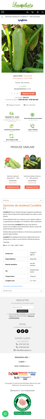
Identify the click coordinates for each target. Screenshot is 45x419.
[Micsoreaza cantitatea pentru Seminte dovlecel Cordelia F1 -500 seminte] (11, 93)
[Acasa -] (22, 5)
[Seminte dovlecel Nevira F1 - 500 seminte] (32, 163)
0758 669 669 (23, 347)
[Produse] (3, 12)
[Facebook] (18, 331)
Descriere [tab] (6, 200)
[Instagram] (26, 331)
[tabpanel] (22, 48)
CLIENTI (22, 362)
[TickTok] (22, 331)
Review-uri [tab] (7, 291)
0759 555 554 (23, 344)
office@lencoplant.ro (23, 350)
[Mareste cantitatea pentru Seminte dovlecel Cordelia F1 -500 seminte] (17, 93)
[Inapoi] (1, 17)
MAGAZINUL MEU (22, 357)
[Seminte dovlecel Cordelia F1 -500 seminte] (22, 48)
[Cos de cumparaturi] (37, 12)
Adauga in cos (28, 94)
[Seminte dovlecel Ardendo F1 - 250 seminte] (12, 163)
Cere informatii (30, 105)
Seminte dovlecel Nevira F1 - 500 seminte (32, 177)
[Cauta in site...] (42, 12)
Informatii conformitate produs (13, 286)
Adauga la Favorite (14, 105)
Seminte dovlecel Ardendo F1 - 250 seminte (13, 177)
